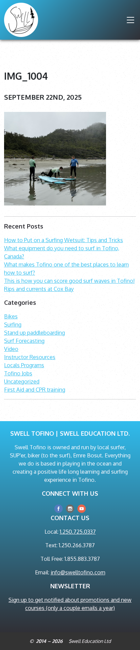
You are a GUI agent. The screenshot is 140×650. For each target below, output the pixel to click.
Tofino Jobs (18, 373)
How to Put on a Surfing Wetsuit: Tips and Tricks (63, 240)
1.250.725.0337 (78, 531)
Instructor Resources (29, 357)
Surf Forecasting (24, 340)
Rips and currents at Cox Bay (39, 288)
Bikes (11, 316)
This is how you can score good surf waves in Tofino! (69, 280)
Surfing (12, 324)
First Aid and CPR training (34, 389)
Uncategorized (21, 381)
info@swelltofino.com (78, 572)
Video (11, 349)
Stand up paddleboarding (34, 332)
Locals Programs (24, 365)
